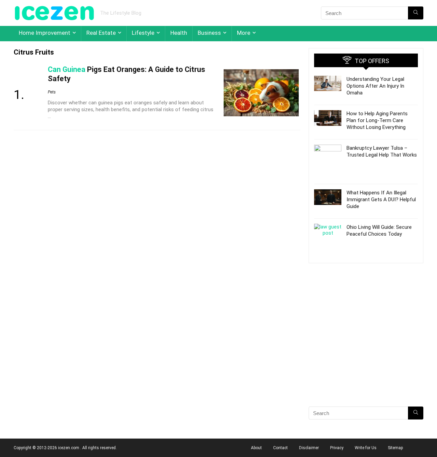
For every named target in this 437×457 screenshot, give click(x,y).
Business (209, 32)
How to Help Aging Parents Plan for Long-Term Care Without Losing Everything (377, 120)
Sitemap (395, 447)
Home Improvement (44, 32)
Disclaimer (309, 447)
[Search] (415, 12)
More (243, 32)
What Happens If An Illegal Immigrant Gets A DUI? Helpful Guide (381, 199)
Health (178, 32)
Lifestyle (143, 32)
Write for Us (366, 447)
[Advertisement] (366, 347)
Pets (52, 92)
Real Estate (101, 32)
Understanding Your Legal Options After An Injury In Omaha (375, 86)
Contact (280, 447)
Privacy (336, 447)
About (256, 447)
